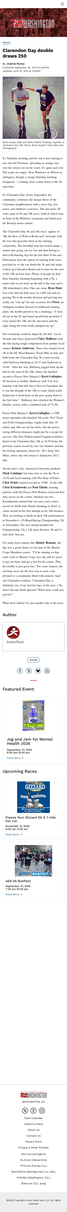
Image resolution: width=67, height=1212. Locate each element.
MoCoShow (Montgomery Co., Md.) (34, 1171)
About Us (33, 1129)
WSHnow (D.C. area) (33, 1183)
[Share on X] (29, 671)
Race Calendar (33, 1118)
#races (33, 659)
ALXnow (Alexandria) (33, 1159)
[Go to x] (25, 1111)
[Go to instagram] (42, 1111)
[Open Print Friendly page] (47, 671)
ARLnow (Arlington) (33, 1154)
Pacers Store (33, 1141)
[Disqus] (33, 950)
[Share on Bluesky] (38, 671)
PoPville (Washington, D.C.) (33, 1177)
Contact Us (34, 1135)
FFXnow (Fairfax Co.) (33, 1165)
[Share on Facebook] (20, 671)
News (7, 42)
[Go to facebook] (33, 1111)
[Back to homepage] (10, 4)
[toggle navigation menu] (62, 4)
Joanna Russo (15, 63)
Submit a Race (33, 1124)
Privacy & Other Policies (33, 1147)
